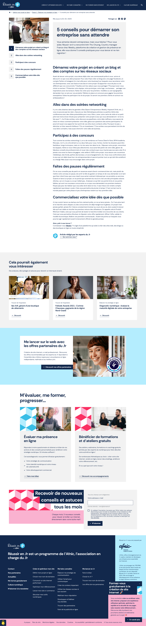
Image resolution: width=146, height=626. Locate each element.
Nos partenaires (14, 573)
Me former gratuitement (95, 5)
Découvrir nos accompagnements (95, 476)
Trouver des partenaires (66, 606)
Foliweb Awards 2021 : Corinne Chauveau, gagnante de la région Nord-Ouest (70, 308)
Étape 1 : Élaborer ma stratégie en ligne (44, 12)
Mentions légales (48, 622)
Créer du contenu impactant (68, 585)
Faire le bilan (87, 573)
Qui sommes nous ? (70, 237)
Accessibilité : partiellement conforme (88, 622)
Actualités (12, 577)
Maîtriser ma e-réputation (67, 595)
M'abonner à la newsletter (18, 589)
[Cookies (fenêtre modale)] (3, 623)
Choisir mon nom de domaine (44, 577)
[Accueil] (10, 12)
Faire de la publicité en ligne (68, 609)
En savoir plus (134, 619)
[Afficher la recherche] (142, 5)
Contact (11, 569)
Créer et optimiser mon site (52, 5)
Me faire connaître (74, 5)
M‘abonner (97, 524)
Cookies (70, 622)
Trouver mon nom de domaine (93, 580)
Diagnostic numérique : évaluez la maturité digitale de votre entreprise (116, 306)
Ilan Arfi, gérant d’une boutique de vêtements (25, 306)
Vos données (95, 518)
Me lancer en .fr (113, 5)
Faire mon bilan (33, 476)
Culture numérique (131, 5)
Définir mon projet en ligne (21, 12)
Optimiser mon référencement (44, 587)
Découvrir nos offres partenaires (58, 367)
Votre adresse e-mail (95, 498)
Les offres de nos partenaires (93, 584)
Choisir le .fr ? (87, 577)
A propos (27, 622)
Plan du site (36, 622)
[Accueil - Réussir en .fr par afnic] (11, 5)
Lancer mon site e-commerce (44, 591)
